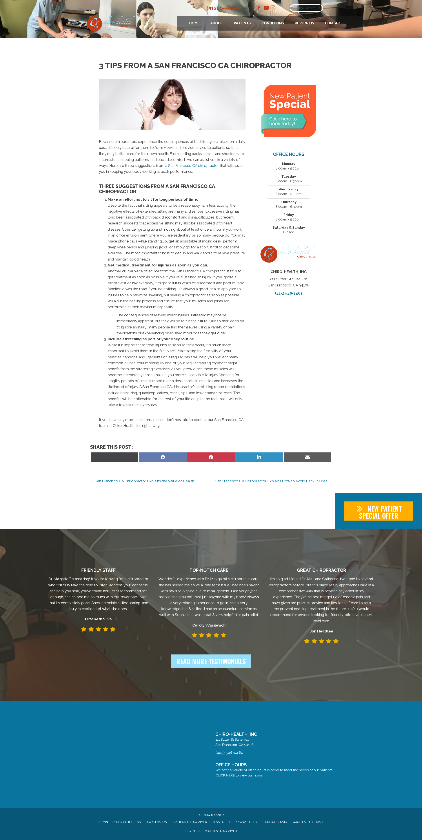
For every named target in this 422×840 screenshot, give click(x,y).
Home (194, 23)
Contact (333, 23)
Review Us (304, 23)
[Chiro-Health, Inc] (326, 8)
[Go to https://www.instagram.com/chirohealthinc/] (273, 8)
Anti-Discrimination (152, 822)
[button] (378, 511)
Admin (103, 822)
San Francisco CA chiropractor (193, 165)
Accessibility (122, 822)
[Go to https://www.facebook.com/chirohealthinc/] (258, 8)
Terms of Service (275, 822)
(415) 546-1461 (224, 8)
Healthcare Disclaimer (189, 822)
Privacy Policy (246, 822)
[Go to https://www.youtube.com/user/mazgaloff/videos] (266, 8)
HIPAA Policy (221, 822)
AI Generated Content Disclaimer (211, 831)
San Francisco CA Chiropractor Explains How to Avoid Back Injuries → (273, 481)
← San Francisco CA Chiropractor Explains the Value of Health (142, 481)
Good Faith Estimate (308, 822)
